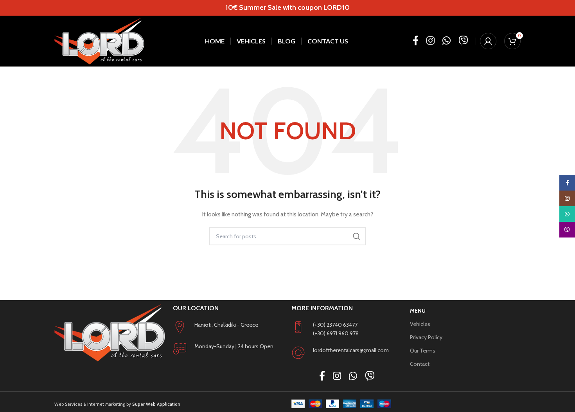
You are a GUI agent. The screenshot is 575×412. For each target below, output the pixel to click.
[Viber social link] (463, 41)
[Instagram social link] (430, 41)
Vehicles (420, 323)
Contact (419, 363)
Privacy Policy (426, 337)
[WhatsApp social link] (446, 41)
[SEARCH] (357, 236)
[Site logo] (99, 41)
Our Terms (422, 350)
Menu (418, 310)
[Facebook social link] (415, 41)
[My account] (488, 41)
